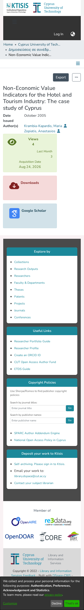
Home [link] (8, 44)
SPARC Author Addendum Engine (37, 433)
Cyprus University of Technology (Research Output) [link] (39, 44)
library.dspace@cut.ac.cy (30, 476)
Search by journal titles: (23, 402)
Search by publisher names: (26, 415)
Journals (19, 310)
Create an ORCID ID (27, 355)
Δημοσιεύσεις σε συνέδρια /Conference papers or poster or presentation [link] (30, 49)
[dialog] (42, 593)
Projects (19, 303)
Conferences (22, 317)
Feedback (29, 575)
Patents (19, 297)
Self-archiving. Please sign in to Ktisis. (39, 464)
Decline (56, 603)
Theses (19, 290)
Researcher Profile (26, 348)
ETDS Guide (22, 369)
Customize (10, 603)
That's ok (71, 603)
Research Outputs (26, 269)
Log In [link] (59, 34)
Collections (21, 262)
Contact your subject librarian (33, 483)
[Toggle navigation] (14, 22)
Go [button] (70, 408)
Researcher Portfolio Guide (32, 341)
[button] (17, 8)
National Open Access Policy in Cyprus (40, 440)
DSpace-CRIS (62, 575)
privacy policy (53, 595)
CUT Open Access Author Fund (35, 362)
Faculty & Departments (29, 283)
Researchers (22, 276)
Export (61, 77)
